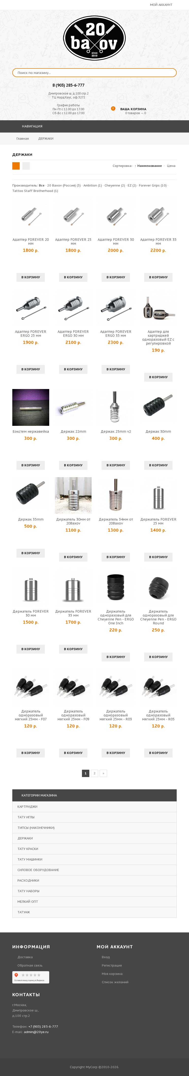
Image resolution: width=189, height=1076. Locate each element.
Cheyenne (115, 185)
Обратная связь (30, 965)
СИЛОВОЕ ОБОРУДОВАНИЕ (38, 870)
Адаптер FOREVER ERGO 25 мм (30, 333)
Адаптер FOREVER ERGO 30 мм (73, 333)
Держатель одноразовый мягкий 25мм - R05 (158, 715)
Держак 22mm (73, 431)
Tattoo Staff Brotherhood (35, 191)
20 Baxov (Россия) (64, 185)
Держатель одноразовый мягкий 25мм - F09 (73, 715)
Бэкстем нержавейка (31, 431)
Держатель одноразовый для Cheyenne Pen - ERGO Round (158, 617)
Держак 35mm (31, 519)
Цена (171, 166)
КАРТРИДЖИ (27, 807)
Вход (106, 957)
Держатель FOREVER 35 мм (73, 613)
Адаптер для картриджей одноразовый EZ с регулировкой (158, 337)
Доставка (25, 957)
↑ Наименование (148, 166)
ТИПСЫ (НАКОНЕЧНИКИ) (36, 828)
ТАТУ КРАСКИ (27, 849)
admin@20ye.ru (36, 1032)
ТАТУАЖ (23, 912)
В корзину (30, 277)
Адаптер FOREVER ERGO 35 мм (115, 333)
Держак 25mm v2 (116, 431)
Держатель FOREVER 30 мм (31, 613)
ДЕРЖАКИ (25, 838)
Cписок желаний (115, 982)
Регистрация (112, 965)
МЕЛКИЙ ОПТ (27, 902)
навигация (32, 126)
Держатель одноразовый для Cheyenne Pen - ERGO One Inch (116, 617)
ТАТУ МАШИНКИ (29, 859)
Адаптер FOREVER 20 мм (31, 241)
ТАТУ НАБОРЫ (28, 891)
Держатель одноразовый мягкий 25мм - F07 (31, 715)
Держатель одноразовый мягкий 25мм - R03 (115, 715)
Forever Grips (153, 185)
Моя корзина (112, 974)
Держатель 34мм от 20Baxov (116, 521)
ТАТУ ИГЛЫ (25, 817)
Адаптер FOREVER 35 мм (158, 241)
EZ (132, 185)
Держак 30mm (158, 431)
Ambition (92, 185)
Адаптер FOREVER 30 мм (116, 241)
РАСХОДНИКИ (28, 880)
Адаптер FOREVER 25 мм (73, 241)
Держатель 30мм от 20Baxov (73, 521)
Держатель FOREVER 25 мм (158, 521)
